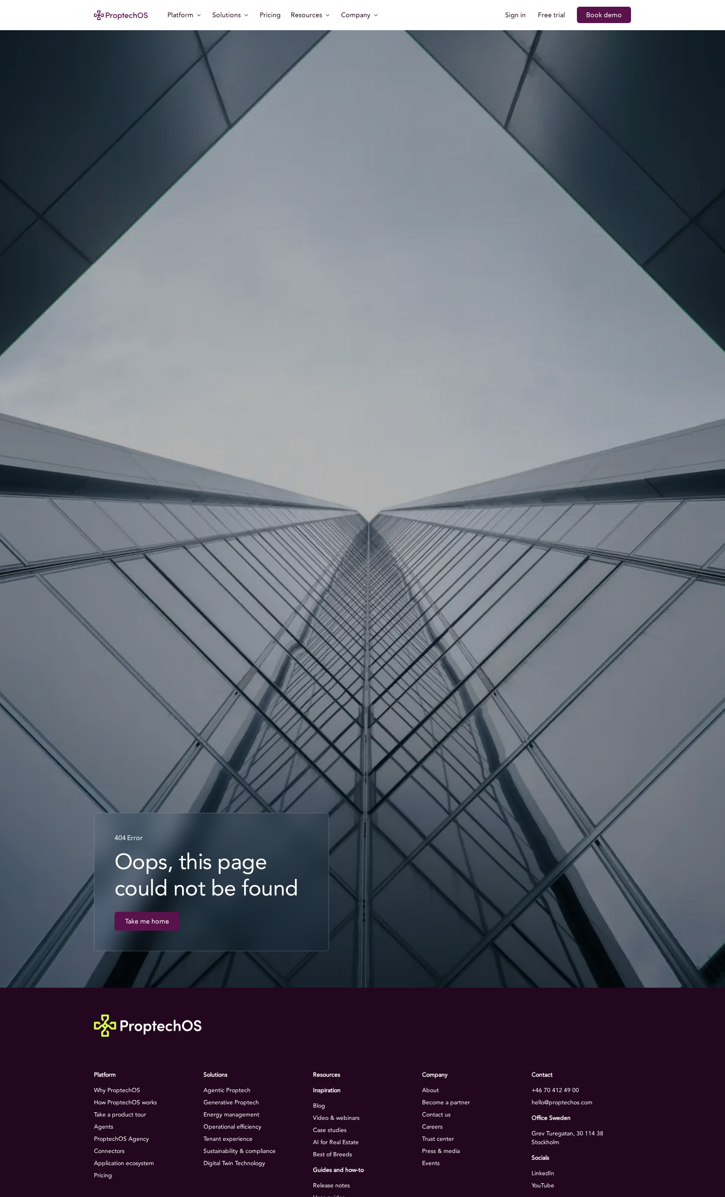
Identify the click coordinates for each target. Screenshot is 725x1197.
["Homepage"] (121, 15)
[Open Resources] (327, 15)
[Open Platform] (199, 15)
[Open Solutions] (246, 15)
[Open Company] (376, 15)
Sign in (515, 15)
